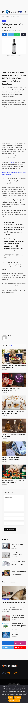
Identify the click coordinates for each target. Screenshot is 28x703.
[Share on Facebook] (4, 34)
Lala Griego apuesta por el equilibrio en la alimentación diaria (19, 573)
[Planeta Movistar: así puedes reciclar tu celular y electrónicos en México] (6, 625)
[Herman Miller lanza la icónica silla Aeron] (6, 555)
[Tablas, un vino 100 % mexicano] (14, 46)
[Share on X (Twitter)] (11, 34)
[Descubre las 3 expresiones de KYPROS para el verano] (14, 426)
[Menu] (3, 12)
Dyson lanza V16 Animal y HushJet (13, 602)
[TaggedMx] (14, 12)
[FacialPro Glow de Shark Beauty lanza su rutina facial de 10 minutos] (6, 563)
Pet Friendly (5, 599)
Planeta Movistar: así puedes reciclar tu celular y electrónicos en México (19, 625)
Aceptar (10, 697)
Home (3, 16)
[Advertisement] (14, 125)
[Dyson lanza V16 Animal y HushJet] (14, 593)
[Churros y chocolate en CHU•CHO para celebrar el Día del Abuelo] (14, 402)
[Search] (25, 12)
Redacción (5, 30)
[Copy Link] (24, 34)
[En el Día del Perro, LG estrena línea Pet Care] (6, 618)
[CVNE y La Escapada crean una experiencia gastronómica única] (14, 448)
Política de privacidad (14, 700)
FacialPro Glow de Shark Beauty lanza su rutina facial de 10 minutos (18, 563)
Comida (4, 20)
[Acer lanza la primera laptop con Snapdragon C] (6, 546)
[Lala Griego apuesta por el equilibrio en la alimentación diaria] (14, 356)
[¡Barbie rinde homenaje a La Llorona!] (6, 635)
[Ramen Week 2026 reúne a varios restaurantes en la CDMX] (14, 380)
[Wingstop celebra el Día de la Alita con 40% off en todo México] (14, 472)
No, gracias (17, 697)
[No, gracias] (26, 694)
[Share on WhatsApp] (17, 34)
